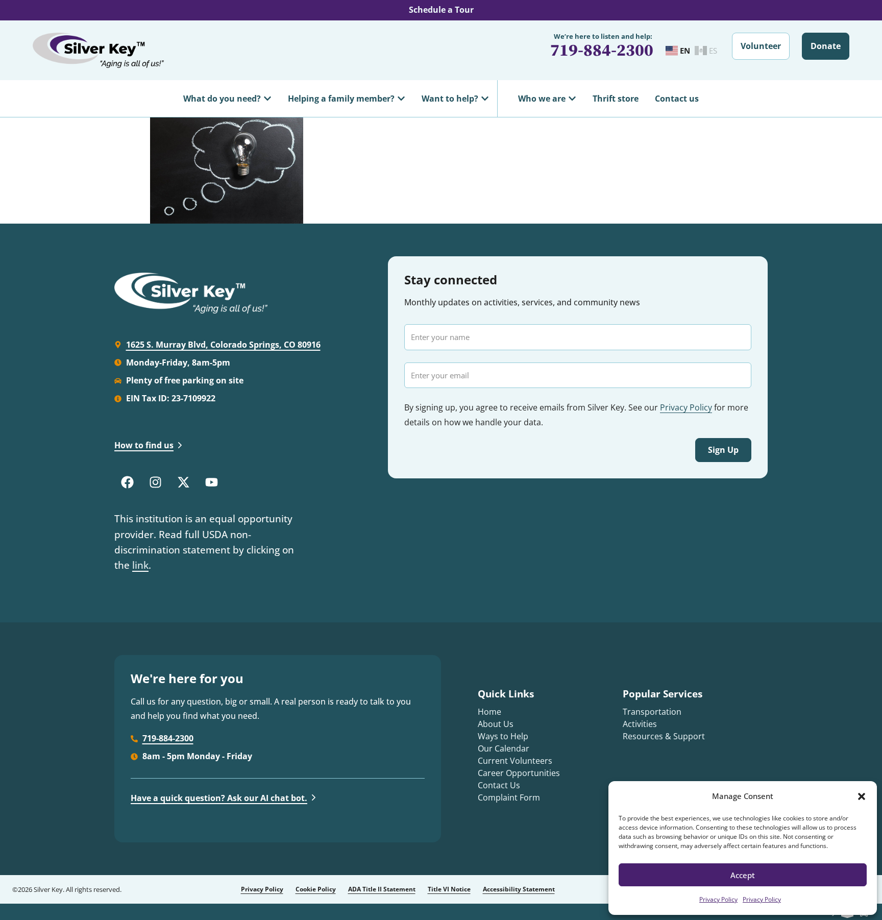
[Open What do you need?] (267, 98)
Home (489, 712)
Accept (742, 875)
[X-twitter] (183, 482)
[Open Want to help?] (485, 98)
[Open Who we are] (572, 98)
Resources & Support (664, 736)
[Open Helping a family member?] (401, 98)
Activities (640, 724)
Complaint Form (509, 797)
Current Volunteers (515, 761)
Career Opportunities (519, 773)
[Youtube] (211, 482)
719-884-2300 (601, 49)
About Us (495, 724)
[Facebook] (127, 482)
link (140, 565)
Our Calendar (503, 748)
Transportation (652, 712)
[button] (861, 796)
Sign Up (723, 449)
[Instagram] (155, 482)
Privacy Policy (718, 899)
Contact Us (499, 785)
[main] (441, 170)
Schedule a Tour (441, 9)
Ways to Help (503, 736)
